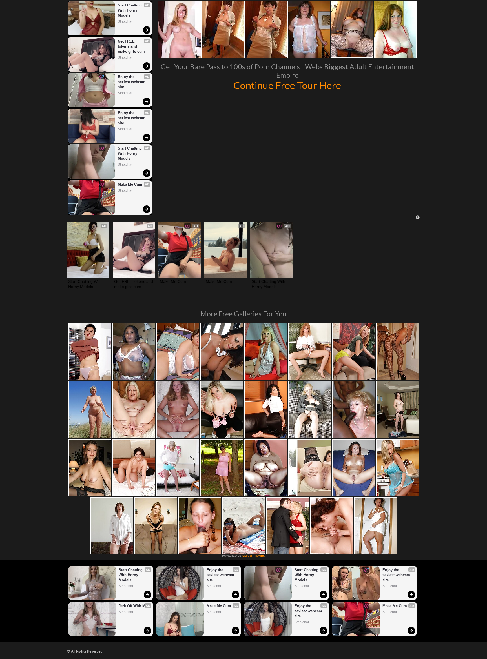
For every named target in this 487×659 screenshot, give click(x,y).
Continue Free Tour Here (287, 85)
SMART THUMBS (253, 555)
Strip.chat (125, 21)
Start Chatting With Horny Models (130, 10)
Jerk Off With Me (133, 606)
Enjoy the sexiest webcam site (132, 82)
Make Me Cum (130, 184)
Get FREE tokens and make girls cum (131, 46)
